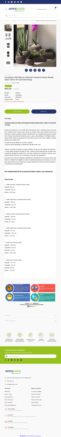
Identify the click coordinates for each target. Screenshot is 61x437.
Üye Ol (45, 9)
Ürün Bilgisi (8, 118)
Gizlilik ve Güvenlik (35, 397)
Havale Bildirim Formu (36, 405)
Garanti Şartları (34, 402)
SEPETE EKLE (17, 111)
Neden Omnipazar (9, 399)
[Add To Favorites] (26, 70)
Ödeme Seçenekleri (36, 394)
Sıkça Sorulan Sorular (36, 399)
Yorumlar (7, 315)
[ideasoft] (23, 436)
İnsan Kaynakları (8, 402)
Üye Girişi (41, 9)
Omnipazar (19, 95)
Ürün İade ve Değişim (36, 391)
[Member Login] (37, 9)
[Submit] (6, 356)
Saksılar (18, 93)
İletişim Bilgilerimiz (9, 397)
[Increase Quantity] (54, 106)
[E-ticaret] (30, 436)
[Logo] (17, 9)
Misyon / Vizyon (8, 394)
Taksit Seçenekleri (10, 320)
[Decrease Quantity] (6, 106)
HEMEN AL (44, 111)
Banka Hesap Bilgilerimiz (10, 405)
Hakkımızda (7, 391)
